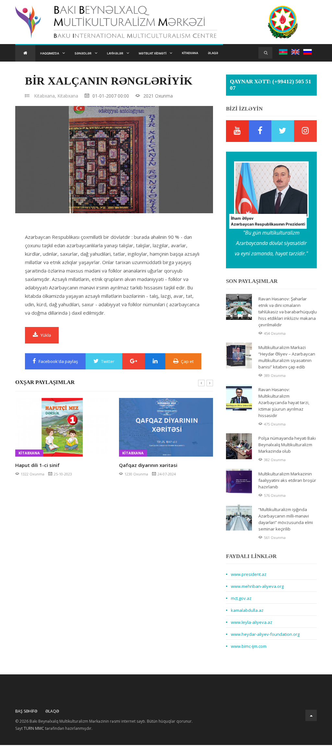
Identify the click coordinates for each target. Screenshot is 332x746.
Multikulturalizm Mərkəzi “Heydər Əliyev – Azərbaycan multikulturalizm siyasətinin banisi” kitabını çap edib (286, 358)
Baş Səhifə (26, 712)
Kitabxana (219, 53)
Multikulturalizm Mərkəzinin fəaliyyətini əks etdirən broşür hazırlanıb (287, 481)
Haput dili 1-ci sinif (37, 466)
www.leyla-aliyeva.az (251, 623)
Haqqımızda (52, 53)
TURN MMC (34, 729)
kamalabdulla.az (247, 611)
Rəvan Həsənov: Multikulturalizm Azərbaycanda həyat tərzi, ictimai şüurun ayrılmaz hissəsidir (283, 403)
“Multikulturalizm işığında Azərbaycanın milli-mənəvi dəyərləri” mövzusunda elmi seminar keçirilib (285, 520)
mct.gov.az (241, 599)
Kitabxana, (45, 97)
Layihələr (129, 53)
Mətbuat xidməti (174, 53)
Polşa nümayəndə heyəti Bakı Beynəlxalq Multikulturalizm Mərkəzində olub (287, 445)
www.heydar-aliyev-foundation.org (265, 635)
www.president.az (249, 575)
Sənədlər (92, 53)
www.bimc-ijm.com (249, 647)
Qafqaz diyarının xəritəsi (148, 466)
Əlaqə (246, 53)
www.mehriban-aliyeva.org (257, 587)
